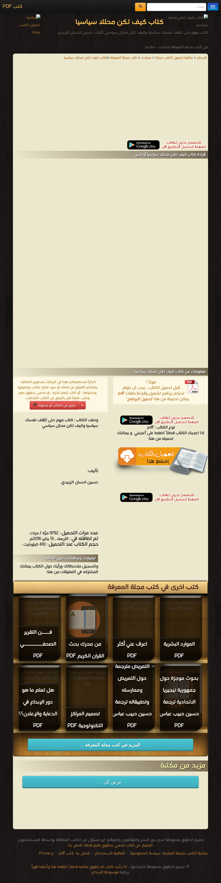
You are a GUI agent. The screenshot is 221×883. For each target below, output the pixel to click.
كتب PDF (12, 6)
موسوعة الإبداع (105, 872)
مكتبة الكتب (197, 853)
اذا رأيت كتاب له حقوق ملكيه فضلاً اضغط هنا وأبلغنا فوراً (79, 867)
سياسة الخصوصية (145, 853)
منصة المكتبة (174, 853)
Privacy (46, 853)
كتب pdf (66, 853)
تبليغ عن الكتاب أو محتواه (56, 405)
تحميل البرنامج (139, 399)
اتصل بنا (82, 853)
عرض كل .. (111, 781)
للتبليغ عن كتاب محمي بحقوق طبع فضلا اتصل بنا (110, 845)
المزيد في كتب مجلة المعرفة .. (110, 744)
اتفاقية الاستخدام (109, 853)
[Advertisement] (110, 102)
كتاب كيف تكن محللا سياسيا (85, 58)
